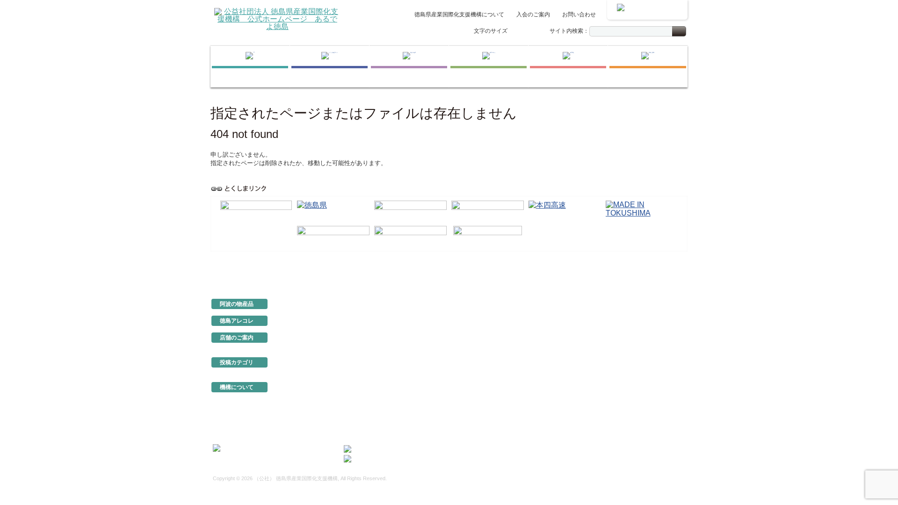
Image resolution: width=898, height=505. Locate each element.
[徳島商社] (568, 66)
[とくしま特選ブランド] (329, 66)
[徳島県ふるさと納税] (256, 212)
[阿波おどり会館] (410, 211)
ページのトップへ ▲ (656, 272)
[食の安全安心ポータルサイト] (410, 236)
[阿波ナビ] (487, 211)
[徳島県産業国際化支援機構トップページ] (250, 66)
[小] (516, 31)
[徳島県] (333, 211)
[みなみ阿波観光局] (333, 236)
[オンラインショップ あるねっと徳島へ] (647, 10)
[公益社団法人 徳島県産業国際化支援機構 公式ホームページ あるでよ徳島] (277, 18)
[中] (525, 31)
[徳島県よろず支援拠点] (487, 236)
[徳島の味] (488, 66)
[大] (535, 31)
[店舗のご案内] (648, 66)
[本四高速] (565, 211)
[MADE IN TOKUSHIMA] (642, 211)
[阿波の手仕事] (409, 66)
